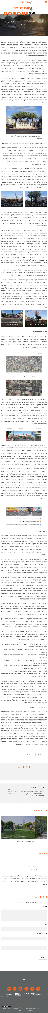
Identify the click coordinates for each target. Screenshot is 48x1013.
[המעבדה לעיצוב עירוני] (27, 13)
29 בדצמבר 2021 (32, 866)
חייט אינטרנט (16, 1012)
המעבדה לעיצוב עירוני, (35, 1003)
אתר (45, 943)
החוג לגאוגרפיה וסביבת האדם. (14, 1003)
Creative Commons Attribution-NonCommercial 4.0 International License (24, 1009)
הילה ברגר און (31, 843)
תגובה (45, 906)
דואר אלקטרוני (41, 933)
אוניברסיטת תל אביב (24, 1005)
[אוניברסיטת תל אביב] (33, 13)
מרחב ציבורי (41, 754)
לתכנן (15, 27)
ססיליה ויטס (31, 27)
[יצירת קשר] (14, 13)
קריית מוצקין (28, 754)
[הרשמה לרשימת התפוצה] (19, 13)
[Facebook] (5, 13)
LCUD (27, 1007)
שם (45, 924)
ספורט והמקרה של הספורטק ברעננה (26, 841)
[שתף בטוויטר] (22, 775)
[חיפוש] (23, 13)
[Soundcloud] (10, 13)
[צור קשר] (26, 990)
